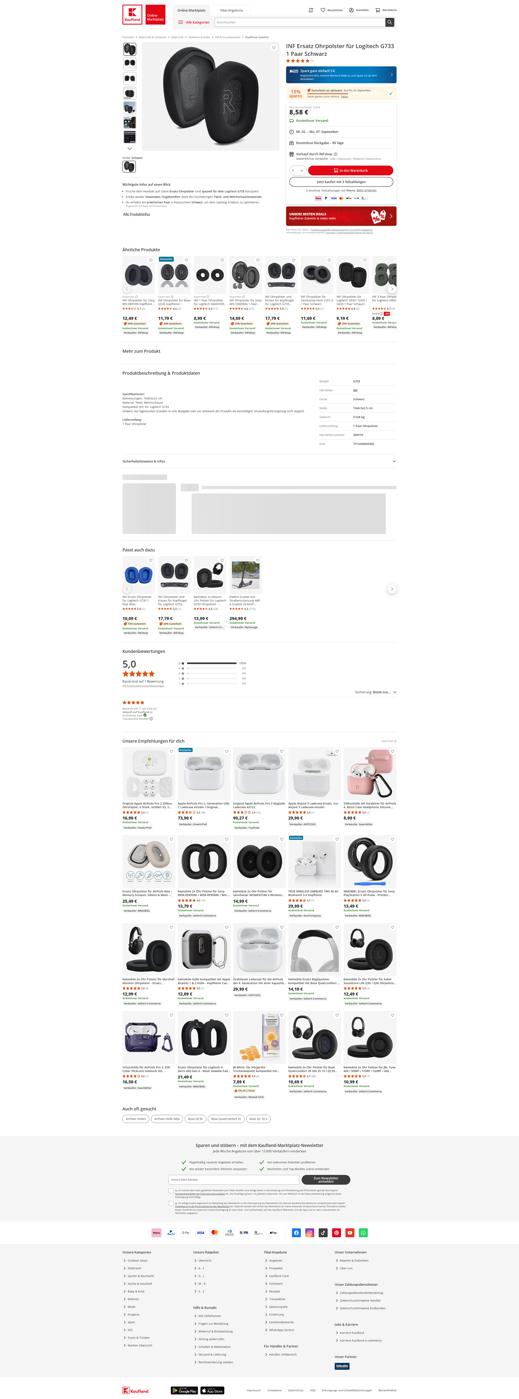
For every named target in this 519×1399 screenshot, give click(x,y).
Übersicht (205, 1260)
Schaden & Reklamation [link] (214, 1347)
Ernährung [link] (276, 1314)
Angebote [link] (275, 1260)
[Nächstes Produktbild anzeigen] (130, 148)
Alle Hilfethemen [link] (209, 1316)
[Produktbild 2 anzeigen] (129, 63)
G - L (201, 1276)
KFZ (130, 1330)
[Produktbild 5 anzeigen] (129, 107)
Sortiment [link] (276, 1284)
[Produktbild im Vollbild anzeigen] (211, 96)
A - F (201, 1268)
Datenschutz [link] (295, 1390)
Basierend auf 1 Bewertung (143, 681)
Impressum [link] (254, 1390)
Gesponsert (128, 297)
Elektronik (134, 1268)
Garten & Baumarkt (141, 1276)
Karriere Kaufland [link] (352, 1333)
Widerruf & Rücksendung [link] (215, 1331)
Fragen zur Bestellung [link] (213, 1324)
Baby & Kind (136, 1291)
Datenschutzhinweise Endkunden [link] (363, 1308)
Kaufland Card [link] (279, 1276)
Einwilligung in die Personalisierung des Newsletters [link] (202, 1206)
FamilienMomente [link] (281, 1322)
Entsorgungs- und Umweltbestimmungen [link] (347, 1390)
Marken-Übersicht (140, 1345)
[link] (231, 10)
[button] (212, 663)
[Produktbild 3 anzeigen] (129, 78)
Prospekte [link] (276, 1268)
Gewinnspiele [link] (278, 1307)
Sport (131, 1322)
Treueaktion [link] (277, 1299)
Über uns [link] (346, 1268)
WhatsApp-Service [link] (281, 1330)
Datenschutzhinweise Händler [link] (360, 1300)
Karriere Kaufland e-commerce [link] (361, 1340)
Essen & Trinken (139, 1338)
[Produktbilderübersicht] (129, 96)
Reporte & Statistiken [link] (354, 1260)
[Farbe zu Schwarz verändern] (129, 167)
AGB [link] (312, 1390)
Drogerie (133, 1314)
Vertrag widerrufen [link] (211, 1339)
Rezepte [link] (274, 1291)
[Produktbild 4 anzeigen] (129, 93)
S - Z (201, 1291)
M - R (202, 1284)
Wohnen (133, 1299)
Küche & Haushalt (140, 1284)
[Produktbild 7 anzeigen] (129, 137)
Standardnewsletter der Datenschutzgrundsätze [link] (200, 1193)
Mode (131, 1307)
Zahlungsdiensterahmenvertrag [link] (361, 1293)
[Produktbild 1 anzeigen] (129, 49)
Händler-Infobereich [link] (283, 1354)
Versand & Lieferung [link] (212, 1354)
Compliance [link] (274, 1390)
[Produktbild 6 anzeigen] (129, 122)
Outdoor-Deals (138, 1260)
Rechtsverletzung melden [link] (215, 1362)
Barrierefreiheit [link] (388, 1390)
